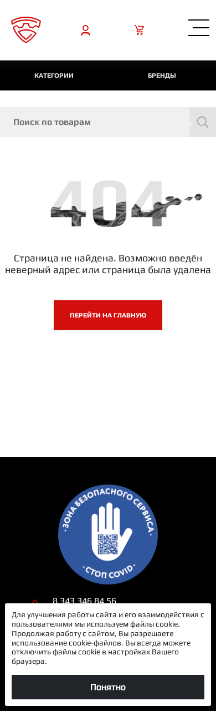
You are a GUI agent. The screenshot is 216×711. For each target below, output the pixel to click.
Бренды (162, 75)
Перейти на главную (108, 315)
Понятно (108, 687)
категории (54, 75)
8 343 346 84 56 (84, 601)
